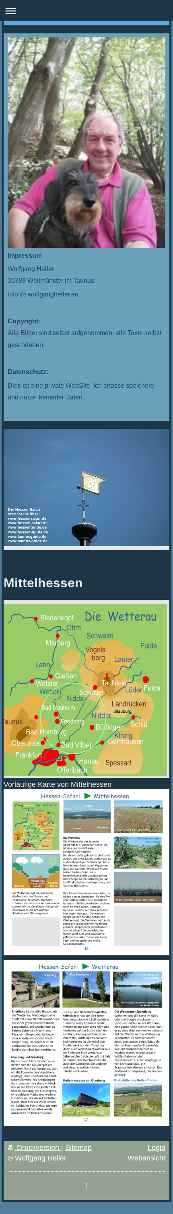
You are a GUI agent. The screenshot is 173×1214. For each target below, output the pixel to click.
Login (156, 1148)
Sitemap (78, 1148)
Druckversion (38, 1148)
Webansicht (146, 1158)
